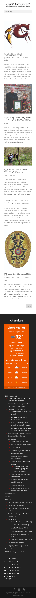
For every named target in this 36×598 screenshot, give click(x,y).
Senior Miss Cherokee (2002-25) (21, 522)
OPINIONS (25, 204)
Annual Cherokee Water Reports (21, 444)
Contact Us (8, 497)
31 (15, 576)
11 (18, 567)
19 (20, 570)
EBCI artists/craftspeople (16, 505)
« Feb (5, 579)
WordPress (19, 595)
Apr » (10, 579)
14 (7, 570)
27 (5, 576)
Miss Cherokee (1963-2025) (20, 525)
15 (10, 570)
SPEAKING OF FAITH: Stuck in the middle (16, 201)
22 (10, 573)
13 (5, 570)
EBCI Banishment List (18, 485)
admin (8, 58)
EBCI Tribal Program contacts (14, 552)
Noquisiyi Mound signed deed (18, 546)
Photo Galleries (10, 494)
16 (13, 570)
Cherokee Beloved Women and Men (20, 502)
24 (15, 573)
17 (15, 570)
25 (18, 573)
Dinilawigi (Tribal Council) (16, 409)
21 (7, 573)
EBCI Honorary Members (16, 543)
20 (5, 573)
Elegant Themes (18, 593)
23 (13, 573)
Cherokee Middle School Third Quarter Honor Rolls (13, 55)
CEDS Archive (15, 448)
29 (10, 576)
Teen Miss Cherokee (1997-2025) (21, 531)
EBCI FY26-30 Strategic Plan (20, 441)
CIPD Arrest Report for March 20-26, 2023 (17, 275)
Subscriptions (9, 549)
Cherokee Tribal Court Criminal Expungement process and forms (21, 468)
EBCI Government (11, 396)
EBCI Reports (12, 439)
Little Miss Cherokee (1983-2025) (21, 539)
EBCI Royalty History (14, 519)
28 (7, 576)
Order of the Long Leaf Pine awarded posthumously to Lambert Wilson (17, 118)
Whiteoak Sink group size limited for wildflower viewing (17, 170)
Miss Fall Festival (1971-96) (19, 528)
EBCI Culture (9, 500)
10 (15, 567)
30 (13, 576)
